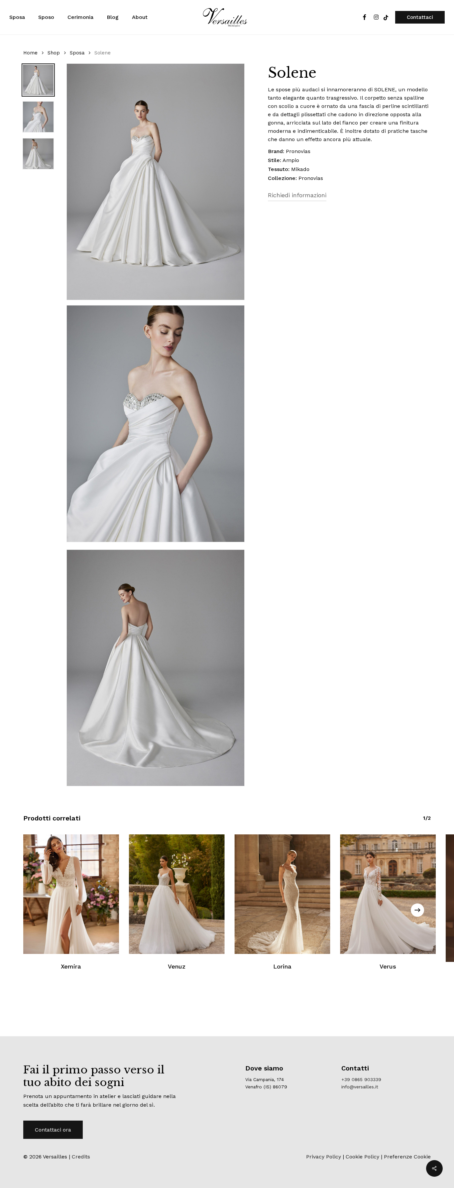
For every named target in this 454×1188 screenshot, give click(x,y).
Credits (81, 1156)
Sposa (77, 53)
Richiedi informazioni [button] (297, 195)
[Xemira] (71, 894)
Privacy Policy (323, 1156)
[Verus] (388, 894)
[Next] (417, 910)
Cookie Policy (362, 1156)
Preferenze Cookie (407, 1156)
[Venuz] (177, 894)
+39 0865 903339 (361, 1079)
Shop (54, 53)
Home (30, 53)
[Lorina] (282, 894)
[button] (53, 1130)
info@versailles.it (359, 1086)
